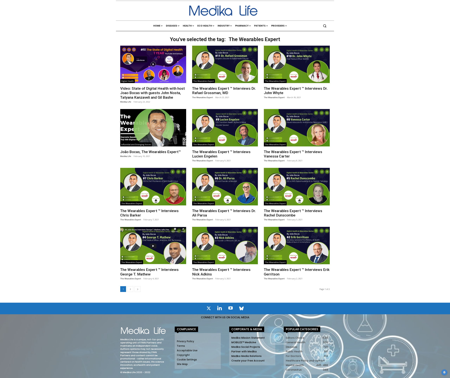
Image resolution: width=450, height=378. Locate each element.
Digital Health (127, 81)
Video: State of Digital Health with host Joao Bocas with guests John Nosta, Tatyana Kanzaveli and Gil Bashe (152, 92)
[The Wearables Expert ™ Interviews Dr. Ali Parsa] (225, 186)
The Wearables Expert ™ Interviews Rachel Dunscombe (293, 213)
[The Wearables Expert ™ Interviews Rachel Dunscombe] (297, 186)
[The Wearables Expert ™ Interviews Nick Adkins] (225, 245)
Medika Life (125, 101)
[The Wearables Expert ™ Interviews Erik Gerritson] (297, 245)
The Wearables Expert (203, 81)
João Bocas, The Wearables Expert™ (150, 152)
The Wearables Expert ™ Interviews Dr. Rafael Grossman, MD (224, 90)
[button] (325, 26)
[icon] (208, 309)
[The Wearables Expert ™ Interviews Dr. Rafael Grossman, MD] (225, 64)
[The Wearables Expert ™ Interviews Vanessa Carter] (297, 127)
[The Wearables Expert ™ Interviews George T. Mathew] (153, 245)
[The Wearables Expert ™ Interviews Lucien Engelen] (225, 127)
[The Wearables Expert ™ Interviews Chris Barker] (153, 186)
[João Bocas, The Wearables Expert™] (153, 127)
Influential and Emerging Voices (136, 144)
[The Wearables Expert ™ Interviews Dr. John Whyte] (297, 64)
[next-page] (138, 289)
